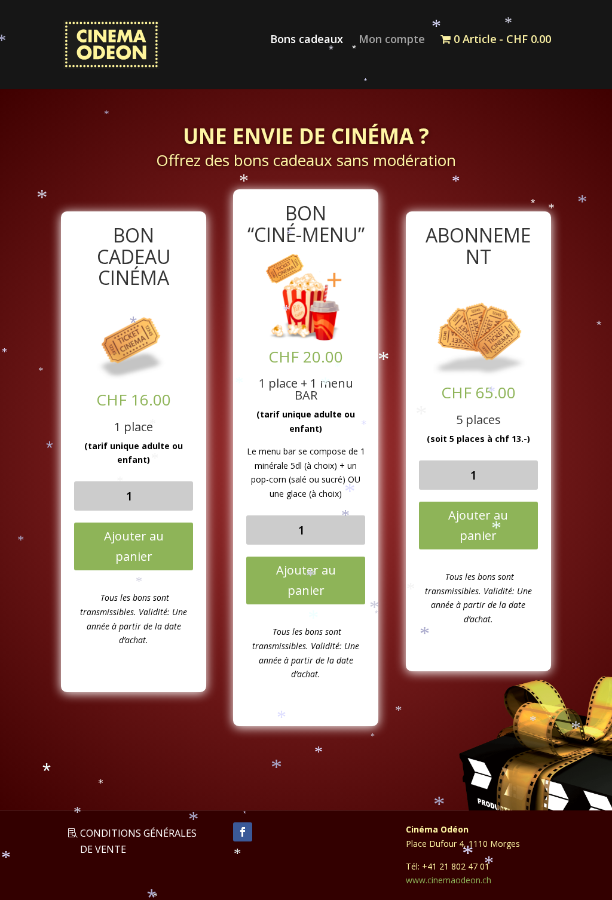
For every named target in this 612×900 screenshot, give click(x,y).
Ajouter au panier (134, 546)
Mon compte (392, 40)
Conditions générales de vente (138, 841)
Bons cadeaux (306, 40)
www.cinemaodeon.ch (448, 880)
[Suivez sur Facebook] (242, 831)
